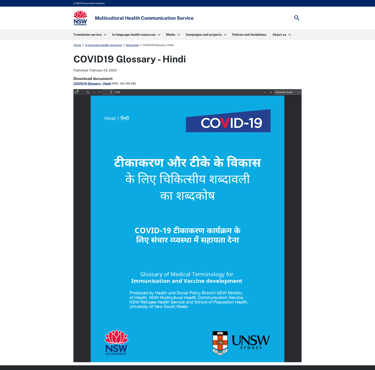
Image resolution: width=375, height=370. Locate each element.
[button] (89, 34)
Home (77, 45)
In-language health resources (103, 45)
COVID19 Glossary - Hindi (92, 83)
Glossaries (132, 45)
